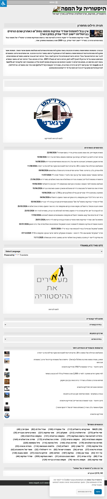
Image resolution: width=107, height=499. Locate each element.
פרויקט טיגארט (38, 453)
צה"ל (98, 456)
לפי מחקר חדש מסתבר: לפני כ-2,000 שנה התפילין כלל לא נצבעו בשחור (74, 373)
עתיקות (68, 453)
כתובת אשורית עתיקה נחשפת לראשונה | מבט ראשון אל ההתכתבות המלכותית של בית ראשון (66, 224)
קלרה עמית (84, 456)
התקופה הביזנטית (54, 436)
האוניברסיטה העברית (24, 432)
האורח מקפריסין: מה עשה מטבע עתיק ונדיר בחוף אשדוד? (80, 152)
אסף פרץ (23, 429)
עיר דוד (96, 453)
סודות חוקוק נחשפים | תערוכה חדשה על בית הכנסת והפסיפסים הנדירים (74, 161)
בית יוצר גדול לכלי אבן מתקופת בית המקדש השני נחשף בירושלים (76, 197)
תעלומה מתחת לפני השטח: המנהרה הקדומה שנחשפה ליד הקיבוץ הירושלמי (72, 184)
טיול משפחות (31, 443)
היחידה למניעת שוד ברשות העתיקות (84, 436)
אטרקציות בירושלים (78, 429)
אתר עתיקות (46, 432)
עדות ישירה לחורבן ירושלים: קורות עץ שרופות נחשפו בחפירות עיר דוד (75, 157)
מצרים (78, 449)
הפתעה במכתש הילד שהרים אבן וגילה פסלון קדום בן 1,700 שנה (77, 192)
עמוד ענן (82, 453)
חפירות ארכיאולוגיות (90, 443)
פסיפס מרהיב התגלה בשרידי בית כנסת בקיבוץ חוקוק (81, 380)
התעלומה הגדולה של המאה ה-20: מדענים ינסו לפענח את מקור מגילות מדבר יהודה (70, 166)
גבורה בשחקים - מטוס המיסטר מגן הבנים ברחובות (83, 394)
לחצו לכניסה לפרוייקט (53, 138)
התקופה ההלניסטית (31, 436)
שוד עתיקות (95, 459)
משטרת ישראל (62, 449)
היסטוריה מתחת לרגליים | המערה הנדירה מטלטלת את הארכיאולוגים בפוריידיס (71, 179)
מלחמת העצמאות (44, 446)
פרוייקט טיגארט (96, 414)
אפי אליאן (95, 432)
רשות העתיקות (44, 456)
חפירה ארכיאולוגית (24, 439)
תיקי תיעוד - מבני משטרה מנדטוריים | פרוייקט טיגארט (81, 400)
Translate (24, 255)
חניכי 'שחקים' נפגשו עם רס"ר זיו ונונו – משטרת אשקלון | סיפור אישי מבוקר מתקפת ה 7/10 (67, 233)
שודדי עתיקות (24, 456)
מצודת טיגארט (93, 449)
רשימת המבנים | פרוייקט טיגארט (90, 387)
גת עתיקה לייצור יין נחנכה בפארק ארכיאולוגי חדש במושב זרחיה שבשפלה (73, 237)
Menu (52, 2)
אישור (98, 492)
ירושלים (63, 446)
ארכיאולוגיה (78, 432)
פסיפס (54, 453)
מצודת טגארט (23, 446)
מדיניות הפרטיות (84, 491)
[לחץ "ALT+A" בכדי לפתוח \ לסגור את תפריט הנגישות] (3, 3)
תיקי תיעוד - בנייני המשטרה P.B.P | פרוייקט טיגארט (82, 367)
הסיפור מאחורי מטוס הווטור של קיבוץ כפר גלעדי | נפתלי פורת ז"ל (77, 175)
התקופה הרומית (70, 439)
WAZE (97, 429)
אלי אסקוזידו (56, 429)
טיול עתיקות (94, 446)
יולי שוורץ (77, 446)
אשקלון (62, 432)
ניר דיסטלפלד (43, 449)
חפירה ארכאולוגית (48, 439)
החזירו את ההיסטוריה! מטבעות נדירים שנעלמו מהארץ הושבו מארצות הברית (73, 188)
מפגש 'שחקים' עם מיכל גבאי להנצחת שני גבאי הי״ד (82, 228)
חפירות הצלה (68, 443)
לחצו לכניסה (54, 309)
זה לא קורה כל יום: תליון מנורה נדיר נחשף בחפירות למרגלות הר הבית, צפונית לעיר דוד (69, 210)
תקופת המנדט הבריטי (54, 459)
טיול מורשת (50, 443)
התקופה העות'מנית (92, 439)
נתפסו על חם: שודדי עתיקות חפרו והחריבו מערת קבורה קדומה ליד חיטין (74, 219)
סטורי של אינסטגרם (21, 449)
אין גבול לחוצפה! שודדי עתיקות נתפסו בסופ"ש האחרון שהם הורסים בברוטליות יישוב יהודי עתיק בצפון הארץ (48, 32)
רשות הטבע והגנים (65, 456)
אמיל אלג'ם (38, 429)
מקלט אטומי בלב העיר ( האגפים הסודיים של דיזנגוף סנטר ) (79, 407)
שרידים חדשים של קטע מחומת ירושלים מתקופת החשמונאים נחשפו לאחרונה (72, 215)
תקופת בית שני (76, 459)
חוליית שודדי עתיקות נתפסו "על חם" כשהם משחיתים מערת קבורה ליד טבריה (72, 201)
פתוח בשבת (20, 453)
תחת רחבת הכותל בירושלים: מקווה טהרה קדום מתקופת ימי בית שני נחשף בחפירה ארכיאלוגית (65, 206)
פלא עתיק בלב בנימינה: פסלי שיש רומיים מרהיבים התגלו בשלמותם (76, 170)
